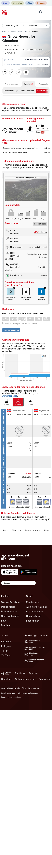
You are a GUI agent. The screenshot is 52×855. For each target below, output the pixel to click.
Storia (5, 530)
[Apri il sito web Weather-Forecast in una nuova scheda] (41, 3)
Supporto (33, 673)
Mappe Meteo (8, 606)
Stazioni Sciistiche (10, 602)
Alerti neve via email (36, 606)
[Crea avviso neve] (12, 72)
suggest (19, 435)
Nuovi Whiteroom (10, 616)
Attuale (27, 84)
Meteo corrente (27, 90)
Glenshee (35, 32)
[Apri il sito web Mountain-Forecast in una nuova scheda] (17, 3)
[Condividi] (19, 72)
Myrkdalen (44, 410)
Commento (44, 679)
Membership (32, 602)
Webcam (16, 530)
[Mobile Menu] (47, 12)
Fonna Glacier (19, 410)
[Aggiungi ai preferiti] (5, 72)
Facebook (6, 641)
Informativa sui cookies (11, 697)
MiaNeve (5, 625)
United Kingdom (19, 32)
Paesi (4, 32)
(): (13, 285)
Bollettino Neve (43, 90)
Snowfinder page (9, 395)
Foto (3, 620)
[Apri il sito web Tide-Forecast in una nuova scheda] (29, 3)
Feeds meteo (33, 620)
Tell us (44, 231)
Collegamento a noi (25, 679)
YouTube (5, 655)
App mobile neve (34, 611)
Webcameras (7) (11, 90)
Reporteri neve (33, 616)
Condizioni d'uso (8, 693)
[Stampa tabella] (26, 72)
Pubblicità (20, 673)
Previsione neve (11, 84)
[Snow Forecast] (5, 12)
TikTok (4, 650)
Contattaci (6, 679)
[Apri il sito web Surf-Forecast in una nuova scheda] (5, 3)
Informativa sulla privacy (28, 693)
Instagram (6, 646)
